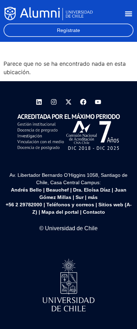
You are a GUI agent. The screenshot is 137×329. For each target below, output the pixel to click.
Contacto (94, 212)
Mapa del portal (60, 212)
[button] (128, 13)
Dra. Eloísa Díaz (91, 190)
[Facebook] (83, 102)
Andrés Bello (26, 190)
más (93, 197)
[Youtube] (98, 102)
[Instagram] (54, 102)
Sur (80, 197)
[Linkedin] (39, 102)
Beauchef (57, 190)
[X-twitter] (68, 102)
